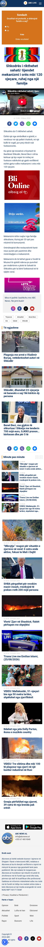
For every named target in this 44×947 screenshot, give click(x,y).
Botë (16, 905)
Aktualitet (20, 317)
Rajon (4, 921)
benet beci (32, 317)
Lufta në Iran (19, 910)
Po (8, 26)
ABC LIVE (32, 3)
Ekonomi (18, 921)
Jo (8, 30)
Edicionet (34, 910)
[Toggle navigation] (40, 3)
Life (31, 921)
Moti (32, 915)
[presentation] (37, 457)
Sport (16, 915)
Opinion (5, 905)
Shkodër (25, 321)
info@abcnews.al (22, 836)
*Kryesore (8, 317)
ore (6, 321)
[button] (4, 942)
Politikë (5, 915)
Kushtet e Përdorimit (18, 895)
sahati (15, 321)
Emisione (34, 905)
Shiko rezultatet (22, 39)
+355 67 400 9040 (22, 839)
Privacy (6, 895)
